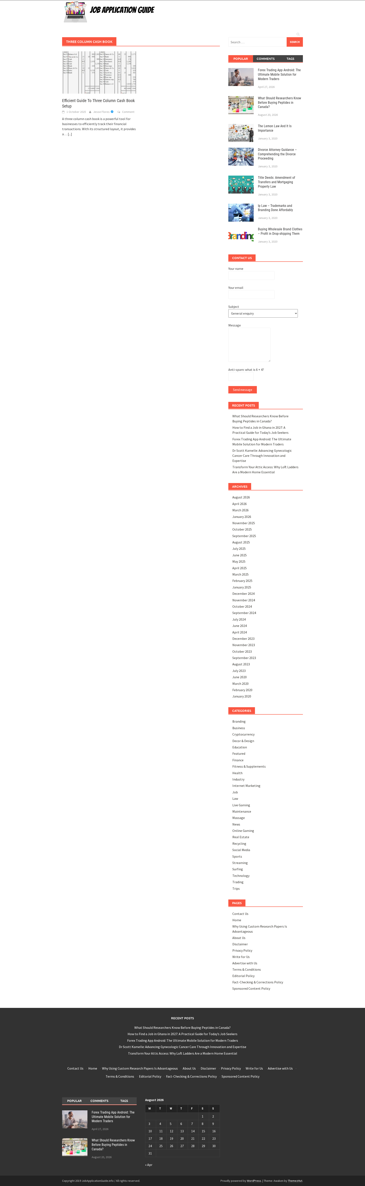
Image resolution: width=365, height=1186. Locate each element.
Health (237, 773)
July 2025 (239, 548)
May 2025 (238, 561)
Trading (238, 882)
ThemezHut (295, 1181)
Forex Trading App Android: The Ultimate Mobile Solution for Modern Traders (279, 74)
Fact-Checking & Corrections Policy (257, 982)
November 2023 (243, 645)
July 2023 (239, 671)
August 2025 (241, 542)
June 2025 (239, 555)
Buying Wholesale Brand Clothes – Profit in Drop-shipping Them (280, 231)
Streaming (240, 863)
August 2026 (241, 497)
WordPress (254, 1181)
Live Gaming (241, 805)
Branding (239, 721)
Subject (233, 306)
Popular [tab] (240, 58)
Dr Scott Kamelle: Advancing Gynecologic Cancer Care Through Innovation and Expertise (262, 455)
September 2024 (244, 613)
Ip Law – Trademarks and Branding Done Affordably (275, 208)
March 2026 (240, 510)
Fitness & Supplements (249, 766)
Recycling (239, 843)
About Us (238, 938)
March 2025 (240, 574)
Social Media (241, 850)
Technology (240, 875)
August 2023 (241, 664)
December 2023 (243, 638)
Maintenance (241, 811)
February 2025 (242, 581)
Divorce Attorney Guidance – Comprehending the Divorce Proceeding (277, 154)
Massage (238, 818)
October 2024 (242, 606)
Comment (128, 112)
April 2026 (239, 504)
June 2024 (239, 626)
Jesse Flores (101, 112)
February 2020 (242, 690)
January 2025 (241, 587)
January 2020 (241, 696)
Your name (235, 268)
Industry (238, 779)
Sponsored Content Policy (251, 988)
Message (234, 325)
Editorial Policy (243, 976)
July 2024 (239, 619)
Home (236, 920)
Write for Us (241, 957)
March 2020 (240, 683)
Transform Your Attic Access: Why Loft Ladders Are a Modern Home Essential (182, 1053)
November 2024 (243, 600)
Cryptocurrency (243, 734)
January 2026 (241, 517)
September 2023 (244, 658)
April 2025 (239, 568)
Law (235, 798)
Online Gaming (243, 830)
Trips (236, 888)
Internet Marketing (246, 785)
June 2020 (239, 677)
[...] (70, 134)
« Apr (148, 1165)
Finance (238, 760)
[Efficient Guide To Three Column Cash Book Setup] (99, 72)
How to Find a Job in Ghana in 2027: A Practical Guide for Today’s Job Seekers (182, 1034)
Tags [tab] (290, 58)
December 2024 (243, 593)
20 (182, 1138)
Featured (238, 753)
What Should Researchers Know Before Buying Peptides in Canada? (279, 102)
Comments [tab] (266, 58)
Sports (237, 856)
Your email (235, 287)
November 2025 (243, 523)
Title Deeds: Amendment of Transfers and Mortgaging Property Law (276, 182)
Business (238, 728)
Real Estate (240, 837)
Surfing (237, 869)
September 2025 (244, 536)
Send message (242, 390)
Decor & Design (243, 741)
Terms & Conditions (246, 969)
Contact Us (240, 914)
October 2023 (242, 651)
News (236, 824)
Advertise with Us (244, 963)
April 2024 (239, 632)
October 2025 (242, 529)
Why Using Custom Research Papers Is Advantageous (140, 1068)
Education (239, 747)
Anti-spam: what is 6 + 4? (246, 369)
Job (235, 792)
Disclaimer (240, 944)
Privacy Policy (242, 950)
